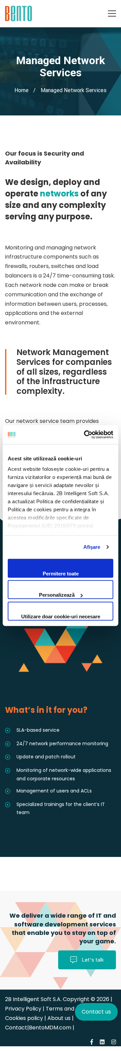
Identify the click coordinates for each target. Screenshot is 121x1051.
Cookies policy (24, 1018)
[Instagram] (114, 1041)
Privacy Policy (24, 1009)
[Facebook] (92, 1041)
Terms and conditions (74, 1009)
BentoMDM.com (50, 1027)
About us (59, 1018)
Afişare (91, 547)
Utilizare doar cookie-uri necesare (60, 616)
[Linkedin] (102, 1041)
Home (21, 90)
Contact (16, 1027)
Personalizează (57, 595)
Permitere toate (61, 573)
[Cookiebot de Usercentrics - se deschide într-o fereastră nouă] (85, 434)
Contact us (96, 1012)
